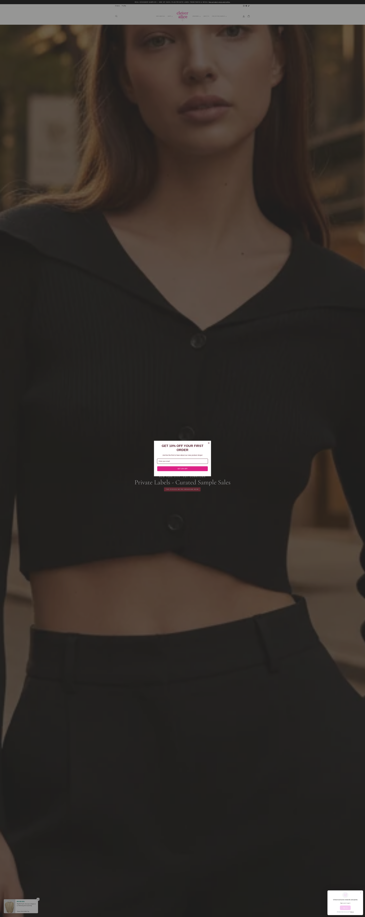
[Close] (208, 443)
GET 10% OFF (183, 469)
